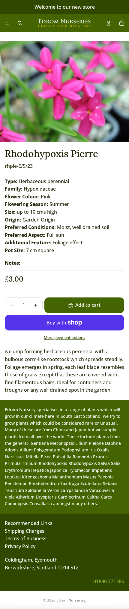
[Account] (108, 23)
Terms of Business (25, 538)
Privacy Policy (20, 546)
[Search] (19, 23)
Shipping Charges (24, 530)
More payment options (64, 337)
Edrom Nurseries (70, 600)
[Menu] (7, 23)
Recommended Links (28, 523)
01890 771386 (108, 581)
